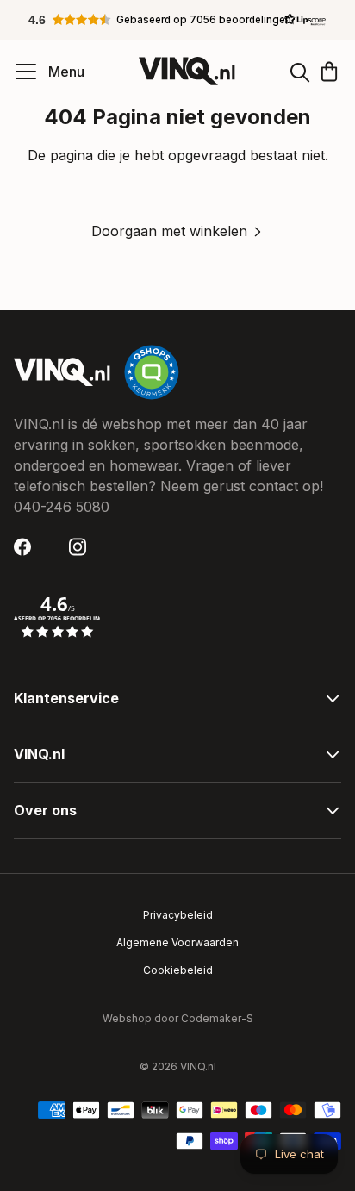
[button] (177, 20)
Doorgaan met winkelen (169, 231)
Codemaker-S (217, 1018)
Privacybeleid (178, 914)
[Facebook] (27, 547)
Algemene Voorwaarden (177, 942)
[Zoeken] (300, 71)
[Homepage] (187, 71)
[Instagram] (83, 547)
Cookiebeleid (178, 969)
